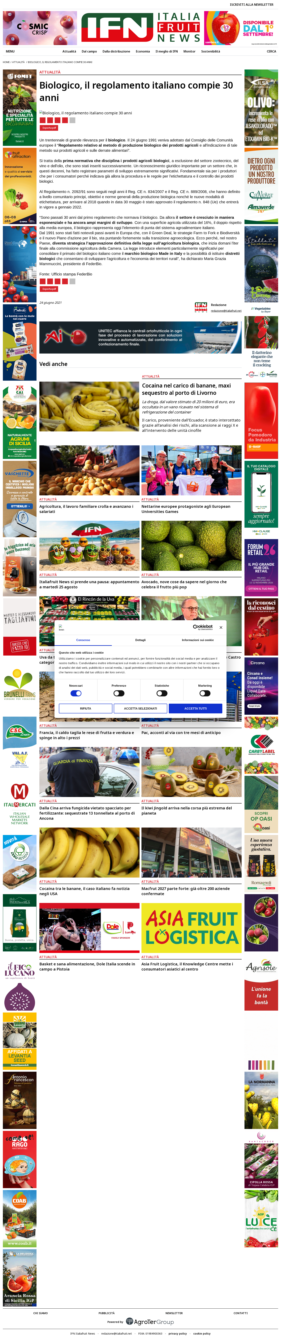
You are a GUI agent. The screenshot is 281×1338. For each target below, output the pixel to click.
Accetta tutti (195, 708)
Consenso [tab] (83, 640)
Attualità (69, 51)
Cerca (271, 51)
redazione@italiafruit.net (226, 310)
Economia (143, 51)
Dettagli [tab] (140, 640)
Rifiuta (85, 708)
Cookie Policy (202, 1333)
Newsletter (174, 1313)
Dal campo (89, 51)
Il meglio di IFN (167, 51)
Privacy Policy (178, 1333)
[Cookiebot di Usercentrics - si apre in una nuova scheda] (196, 627)
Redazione (219, 305)
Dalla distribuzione (116, 51)
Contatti (241, 1313)
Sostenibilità (210, 51)
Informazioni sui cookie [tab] (198, 640)
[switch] (119, 693)
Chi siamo (40, 1313)
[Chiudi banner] (221, 627)
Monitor (190, 51)
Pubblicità (107, 1313)
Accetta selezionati (140, 708)
